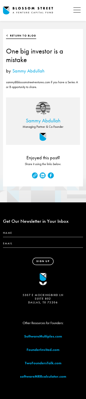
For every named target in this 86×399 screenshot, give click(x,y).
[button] (77, 10)
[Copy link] (35, 175)
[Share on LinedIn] (43, 175)
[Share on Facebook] (51, 175)
